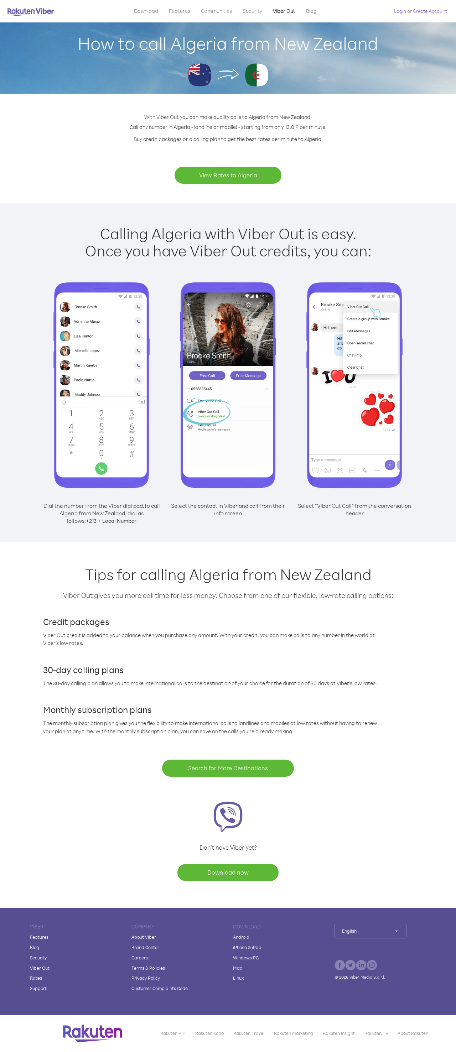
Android (241, 937)
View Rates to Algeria (228, 175)
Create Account (430, 11)
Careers (139, 957)
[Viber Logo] (31, 12)
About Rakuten (413, 1033)
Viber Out (284, 10)
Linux (238, 978)
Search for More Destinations (228, 768)
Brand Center (145, 947)
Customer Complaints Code (159, 988)
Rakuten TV (376, 1033)
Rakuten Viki (173, 1033)
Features (179, 10)
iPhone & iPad (247, 947)
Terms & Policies (148, 968)
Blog (311, 10)
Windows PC (246, 957)
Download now (228, 872)
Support (38, 988)
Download (146, 10)
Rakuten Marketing (293, 1033)
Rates (36, 978)
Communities (216, 10)
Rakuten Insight (339, 1033)
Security (252, 10)
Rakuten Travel (248, 1033)
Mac (237, 968)
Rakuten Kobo (209, 1033)
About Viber (143, 937)
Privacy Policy (145, 978)
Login (400, 11)
